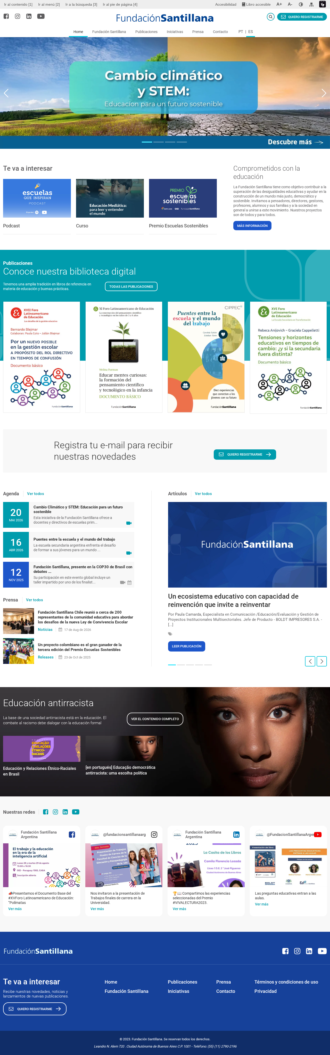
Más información (252, 226)
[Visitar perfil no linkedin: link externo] (29, 16)
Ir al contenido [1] (18, 4)
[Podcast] (37, 198)
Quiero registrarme (305, 17)
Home (78, 32)
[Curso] (110, 198)
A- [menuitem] (290, 4)
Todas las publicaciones (131, 287)
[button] (147, 142)
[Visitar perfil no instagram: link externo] (17, 16)
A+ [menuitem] (279, 4)
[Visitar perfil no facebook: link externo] (6, 16)
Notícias (45, 629)
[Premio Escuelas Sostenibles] (183, 198)
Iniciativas (175, 32)
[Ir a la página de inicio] (165, 18)
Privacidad (265, 991)
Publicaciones (146, 32)
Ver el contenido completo (155, 719)
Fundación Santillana (109, 32)
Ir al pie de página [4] (120, 4)
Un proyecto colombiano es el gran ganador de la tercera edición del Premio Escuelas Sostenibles (80, 647)
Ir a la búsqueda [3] (81, 4)
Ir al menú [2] (49, 4)
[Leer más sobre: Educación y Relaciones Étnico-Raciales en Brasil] (41, 749)
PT (240, 31)
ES (250, 31)
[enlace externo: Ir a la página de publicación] (41, 865)
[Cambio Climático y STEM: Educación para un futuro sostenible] (165, 93)
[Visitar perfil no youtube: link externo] (41, 16)
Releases (46, 657)
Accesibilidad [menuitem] (225, 4)
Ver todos (35, 493)
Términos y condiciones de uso (286, 982)
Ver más (15, 909)
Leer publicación (186, 646)
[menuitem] (19, 4)
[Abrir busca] (271, 17)
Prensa (198, 32)
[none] (301, 4)
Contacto (220, 32)
